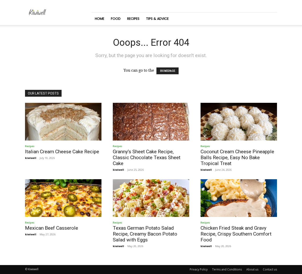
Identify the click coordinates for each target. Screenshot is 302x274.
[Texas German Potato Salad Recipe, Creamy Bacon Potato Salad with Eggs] (151, 198)
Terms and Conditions (227, 269)
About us (252, 269)
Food (116, 18)
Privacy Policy (199, 269)
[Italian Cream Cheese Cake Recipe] (63, 122)
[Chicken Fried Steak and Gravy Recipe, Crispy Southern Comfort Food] (239, 198)
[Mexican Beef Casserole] (63, 198)
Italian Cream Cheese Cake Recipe (62, 151)
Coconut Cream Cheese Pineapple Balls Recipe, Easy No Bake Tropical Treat (237, 157)
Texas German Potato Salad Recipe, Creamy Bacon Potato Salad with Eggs (145, 234)
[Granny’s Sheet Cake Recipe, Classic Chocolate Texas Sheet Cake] (151, 122)
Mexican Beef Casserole (51, 228)
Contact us (270, 269)
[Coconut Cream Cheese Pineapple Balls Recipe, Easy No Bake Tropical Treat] (239, 122)
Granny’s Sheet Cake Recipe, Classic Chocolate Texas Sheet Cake (146, 157)
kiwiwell (30, 158)
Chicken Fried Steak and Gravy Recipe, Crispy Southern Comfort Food (236, 234)
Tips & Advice (157, 18)
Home (99, 18)
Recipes (133, 18)
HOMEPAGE (167, 70)
